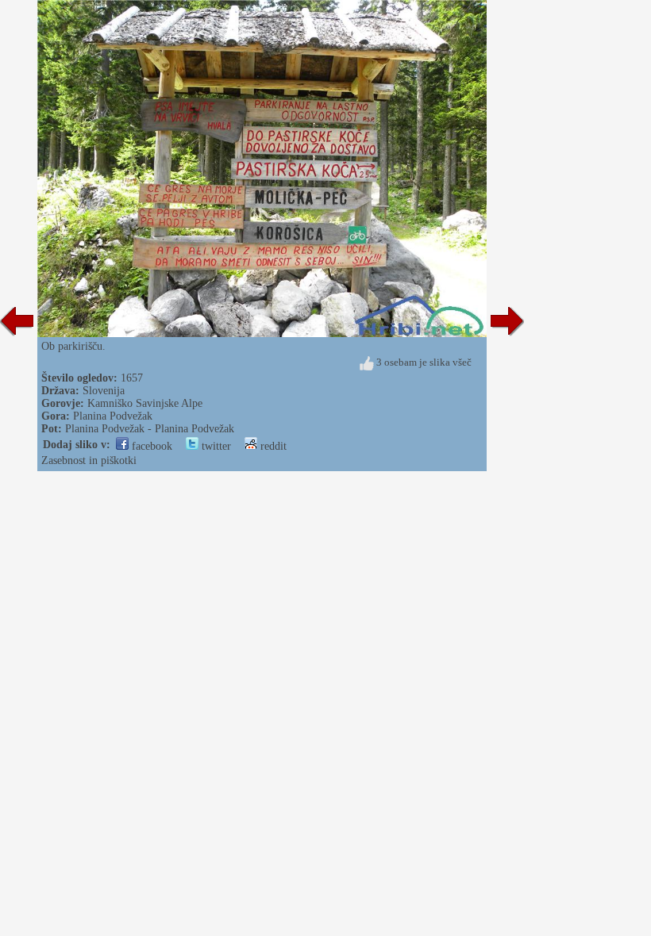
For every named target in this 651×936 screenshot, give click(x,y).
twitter (214, 446)
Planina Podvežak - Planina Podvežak (149, 429)
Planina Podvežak (112, 416)
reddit (272, 446)
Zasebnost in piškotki (89, 460)
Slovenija (104, 391)
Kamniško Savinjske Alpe (144, 403)
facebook (150, 446)
